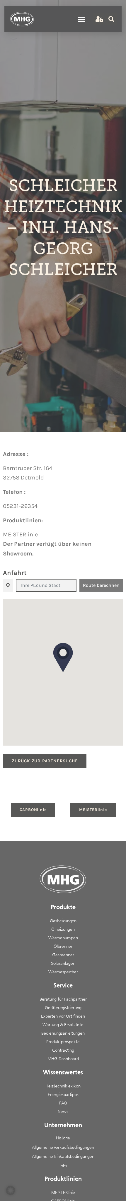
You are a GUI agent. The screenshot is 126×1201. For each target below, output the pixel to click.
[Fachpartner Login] (98, 19)
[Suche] (111, 19)
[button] (81, 19)
